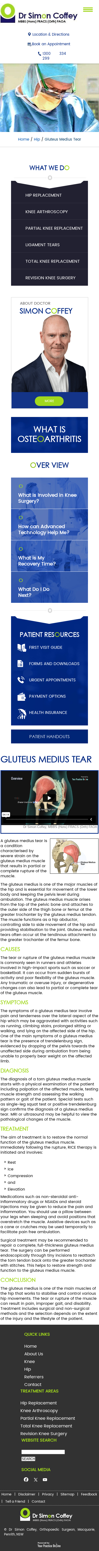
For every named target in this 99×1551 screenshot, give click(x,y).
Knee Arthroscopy (46, 211)
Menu (86, 12)
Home (23, 139)
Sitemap (67, 1494)
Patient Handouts (49, 736)
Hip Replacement (43, 195)
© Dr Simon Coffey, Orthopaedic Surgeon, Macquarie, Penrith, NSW (49, 1532)
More (49, 401)
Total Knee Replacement (52, 261)
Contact (32, 1384)
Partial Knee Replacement (54, 228)
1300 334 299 (54, 56)
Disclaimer (26, 1494)
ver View (49, 464)
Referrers (33, 1377)
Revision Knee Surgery (50, 277)
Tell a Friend (15, 1501)
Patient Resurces (50, 634)
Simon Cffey (46, 310)
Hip (37, 139)
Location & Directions (50, 35)
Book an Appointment (51, 44)
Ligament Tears (42, 244)
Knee (29, 1361)
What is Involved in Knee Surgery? (47, 494)
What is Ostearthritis (49, 434)
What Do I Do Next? (34, 588)
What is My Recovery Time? (37, 557)
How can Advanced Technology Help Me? (44, 526)
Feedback (89, 1494)
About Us (33, 1354)
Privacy (48, 1494)
